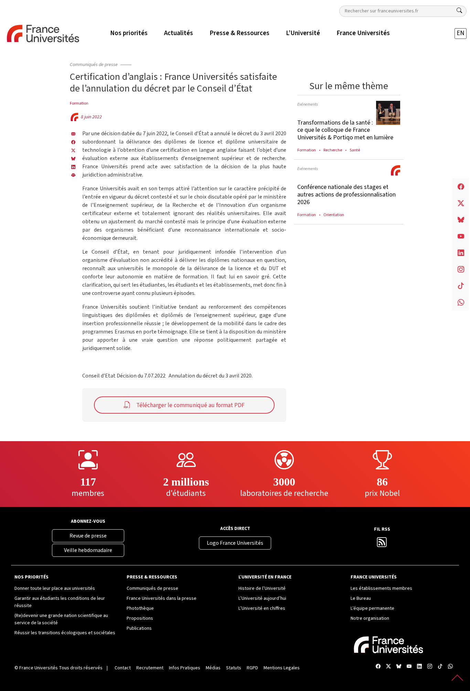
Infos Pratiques (184, 668)
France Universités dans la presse (161, 598)
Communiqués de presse (94, 64)
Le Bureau (361, 598)
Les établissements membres (381, 588)
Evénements (307, 104)
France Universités (38, 668)
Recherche (332, 150)
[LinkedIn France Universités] (73, 166)
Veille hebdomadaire (88, 550)
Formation (79, 103)
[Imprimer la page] (73, 175)
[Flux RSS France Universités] (382, 544)
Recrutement (149, 668)
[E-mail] (73, 133)
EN (460, 33)
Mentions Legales (282, 668)
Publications (139, 628)
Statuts (233, 668)
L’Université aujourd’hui (262, 598)
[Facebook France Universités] (73, 142)
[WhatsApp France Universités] (450, 667)
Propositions (140, 618)
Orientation (333, 215)
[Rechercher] (459, 10)
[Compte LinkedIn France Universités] (419, 667)
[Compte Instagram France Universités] (430, 667)
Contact (123, 668)
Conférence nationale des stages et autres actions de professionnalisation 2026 (346, 194)
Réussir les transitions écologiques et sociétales (64, 632)
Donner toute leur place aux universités (54, 588)
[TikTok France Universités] (440, 667)
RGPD (252, 668)
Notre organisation (370, 618)
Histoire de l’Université (262, 588)
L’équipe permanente (372, 608)
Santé (355, 150)
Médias (213, 668)
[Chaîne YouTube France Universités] (409, 667)
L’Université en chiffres (261, 608)
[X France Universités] (73, 150)
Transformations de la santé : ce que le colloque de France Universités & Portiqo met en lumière (345, 130)
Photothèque (140, 608)
